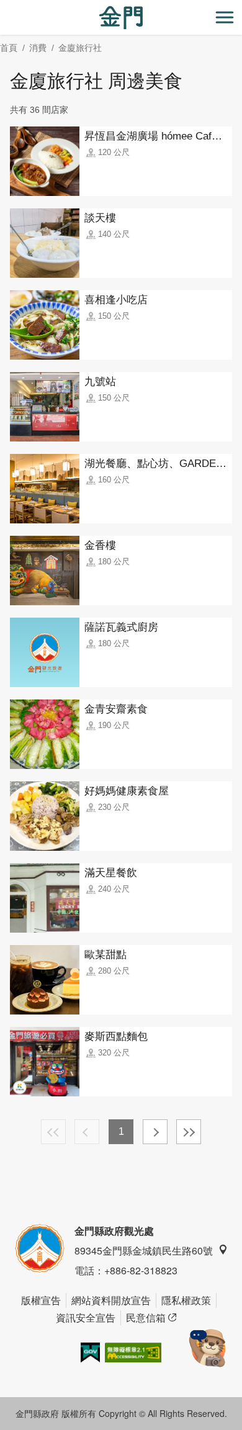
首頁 (8, 48)
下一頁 (155, 1131)
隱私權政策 (186, 1300)
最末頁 (188, 1131)
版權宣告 (41, 1300)
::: (3, 7)
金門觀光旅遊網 (121, 18)
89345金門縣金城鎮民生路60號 (143, 1250)
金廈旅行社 (80, 48)
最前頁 (53, 1131)
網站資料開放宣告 (111, 1300)
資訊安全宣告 (85, 1317)
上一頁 (86, 1131)
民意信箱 (146, 1317)
